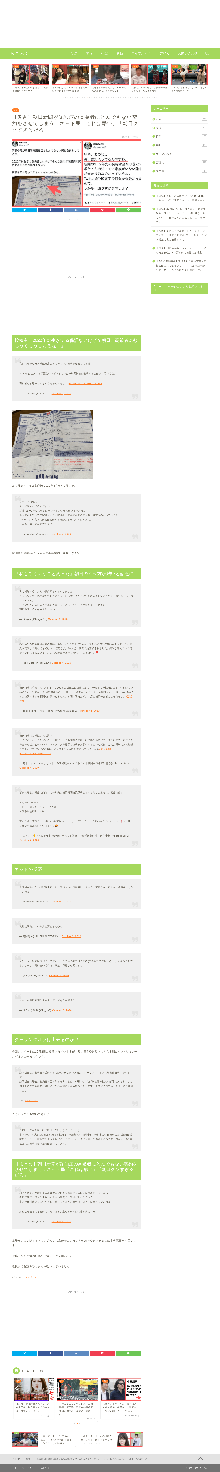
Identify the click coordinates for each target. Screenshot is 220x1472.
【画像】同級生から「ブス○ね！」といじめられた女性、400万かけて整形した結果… (181, 250)
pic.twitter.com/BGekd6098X (85, 383)
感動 (119, 53)
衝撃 (104, 53)
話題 (74, 53)
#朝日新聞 (105, 749)
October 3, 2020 (61, 534)
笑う (89, 53)
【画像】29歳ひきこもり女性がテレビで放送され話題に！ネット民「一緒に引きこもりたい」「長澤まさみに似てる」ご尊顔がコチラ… (181, 215)
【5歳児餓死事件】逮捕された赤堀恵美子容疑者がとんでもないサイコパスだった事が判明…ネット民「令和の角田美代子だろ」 (181, 265)
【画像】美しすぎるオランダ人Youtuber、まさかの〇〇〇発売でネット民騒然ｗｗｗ (181, 198)
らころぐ (20, 53)
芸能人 (164, 53)
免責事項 (45, 1468)
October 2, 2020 (61, 393)
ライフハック (141, 53)
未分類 (180, 171)
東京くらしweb (31, 1277)
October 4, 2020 (61, 662)
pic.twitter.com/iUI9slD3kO (35, 753)
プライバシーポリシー (25, 1468)
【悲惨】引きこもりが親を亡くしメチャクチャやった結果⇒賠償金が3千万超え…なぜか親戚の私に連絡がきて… (181, 235)
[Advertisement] (103, 24)
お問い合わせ (188, 53)
